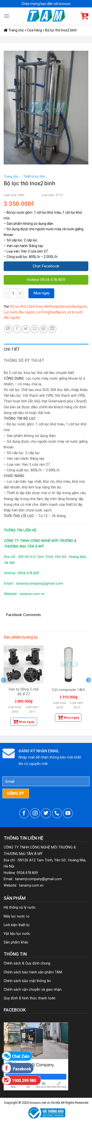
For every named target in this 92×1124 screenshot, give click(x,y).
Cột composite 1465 (68, 690)
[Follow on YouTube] (68, 813)
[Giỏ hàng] (84, 16)
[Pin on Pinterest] (43, 329)
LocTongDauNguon (51, 312)
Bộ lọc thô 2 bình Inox (26, 306)
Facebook (21, 1069)
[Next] (88, 690)
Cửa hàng (34, 30)
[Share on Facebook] (17, 329)
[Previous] (3, 690)
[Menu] (7, 16)
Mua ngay (41, 293)
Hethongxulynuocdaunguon (65, 306)
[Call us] (57, 813)
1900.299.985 (24, 1080)
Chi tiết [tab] (12, 349)
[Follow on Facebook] (24, 813)
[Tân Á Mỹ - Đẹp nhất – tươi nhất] (46, 16)
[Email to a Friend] (35, 329)
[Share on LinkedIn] (52, 329)
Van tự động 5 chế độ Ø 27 (24, 691)
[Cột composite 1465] (68, 664)
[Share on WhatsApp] (8, 329)
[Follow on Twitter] (46, 813)
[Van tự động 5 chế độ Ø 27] (24, 664)
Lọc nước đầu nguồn (19, 312)
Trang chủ (16, 30)
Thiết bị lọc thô (34, 176)
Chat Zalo (21, 1056)
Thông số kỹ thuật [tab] (24, 360)
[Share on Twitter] (26, 329)
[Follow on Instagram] (35, 813)
